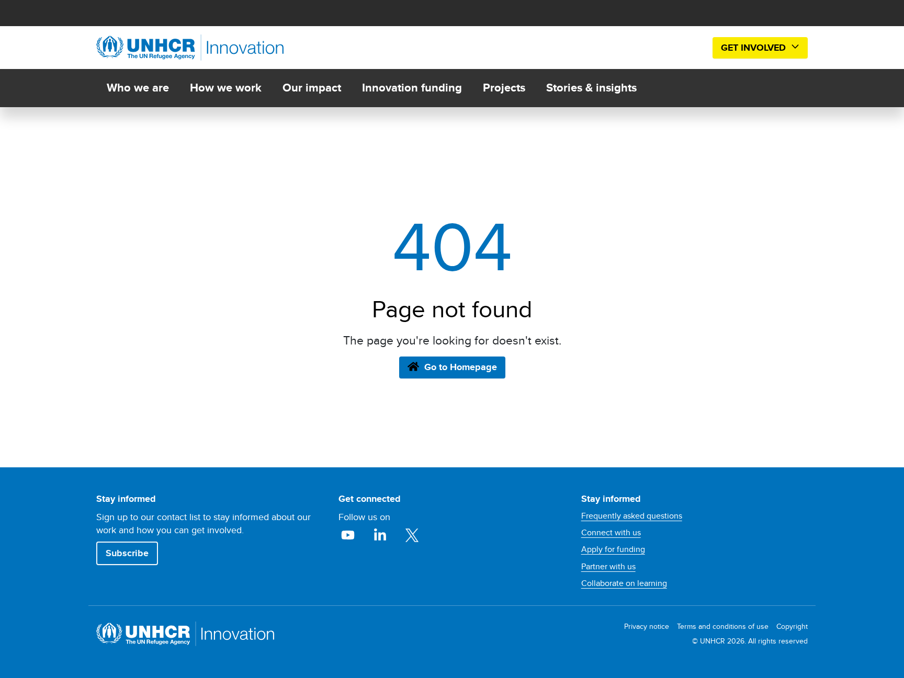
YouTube (349, 535)
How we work (226, 87)
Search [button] (688, 47)
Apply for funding (613, 549)
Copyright (792, 626)
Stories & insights (591, 87)
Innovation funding (412, 87)
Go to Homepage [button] (460, 367)
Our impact (311, 87)
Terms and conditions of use (723, 626)
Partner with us (608, 566)
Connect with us (611, 532)
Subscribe (127, 553)
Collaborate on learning (624, 583)
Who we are (138, 87)
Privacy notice (646, 626)
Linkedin (381, 535)
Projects (504, 87)
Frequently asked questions (631, 516)
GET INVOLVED (754, 47)
